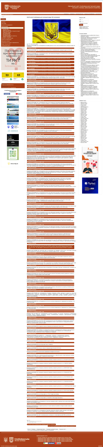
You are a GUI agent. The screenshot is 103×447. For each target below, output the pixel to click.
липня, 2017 (83, 133)
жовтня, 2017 (84, 130)
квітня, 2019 (83, 113)
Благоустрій (5, 29)
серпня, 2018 (84, 121)
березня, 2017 (84, 137)
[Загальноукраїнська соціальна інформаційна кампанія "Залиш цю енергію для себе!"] (13, 163)
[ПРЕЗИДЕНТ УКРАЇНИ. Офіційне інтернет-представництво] (13, 102)
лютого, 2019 (84, 115)
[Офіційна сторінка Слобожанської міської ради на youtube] (19, 93)
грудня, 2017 (83, 129)
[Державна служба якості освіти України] (13, 126)
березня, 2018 (84, 126)
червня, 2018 (83, 123)
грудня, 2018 (83, 117)
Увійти (81, 24)
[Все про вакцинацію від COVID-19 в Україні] (13, 123)
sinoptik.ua (13, 87)
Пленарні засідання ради (7, 38)
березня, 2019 (84, 114)
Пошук (4, 19)
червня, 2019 (84, 111)
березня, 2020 (84, 103)
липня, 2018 (83, 122)
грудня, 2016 (83, 140)
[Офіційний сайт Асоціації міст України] (13, 117)
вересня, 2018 (84, 120)
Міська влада (5, 26)
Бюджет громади (7, 36)
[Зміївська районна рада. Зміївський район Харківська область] (13, 112)
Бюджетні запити (7, 30)
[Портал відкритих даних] (13, 120)
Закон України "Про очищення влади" (11, 31)
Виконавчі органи (6, 41)
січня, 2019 (83, 116)
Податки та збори (7, 32)
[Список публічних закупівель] (13, 131)
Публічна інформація (6, 39)
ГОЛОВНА (66, 14)
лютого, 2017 (84, 138)
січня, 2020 (83, 105)
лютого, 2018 (84, 127)
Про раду (4, 23)
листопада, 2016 (84, 141)
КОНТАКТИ (98, 14)
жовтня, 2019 (84, 107)
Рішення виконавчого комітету (10, 35)
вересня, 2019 (84, 108)
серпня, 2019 (84, 109)
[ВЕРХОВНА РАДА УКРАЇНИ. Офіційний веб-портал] (13, 104)
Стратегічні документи (7, 24)
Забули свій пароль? (84, 28)
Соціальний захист (6, 45)
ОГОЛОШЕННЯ (79, 14)
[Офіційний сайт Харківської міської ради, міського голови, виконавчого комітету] (13, 97)
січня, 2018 (83, 128)
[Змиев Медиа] (13, 115)
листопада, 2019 (84, 106)
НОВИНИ (72, 14)
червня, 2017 (83, 134)
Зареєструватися (83, 26)
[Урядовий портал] (13, 107)
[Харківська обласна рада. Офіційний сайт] (13, 109)
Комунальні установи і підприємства (10, 42)
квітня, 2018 (83, 125)
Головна (3, 21)
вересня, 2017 (84, 131)
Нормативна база (6, 27)
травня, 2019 (83, 112)
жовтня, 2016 (84, 142)
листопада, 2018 (84, 118)
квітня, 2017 (83, 136)
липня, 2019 (83, 110)
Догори (100, 446)
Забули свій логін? (83, 27)
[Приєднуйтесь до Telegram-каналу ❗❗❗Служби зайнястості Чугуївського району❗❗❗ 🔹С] (13, 153)
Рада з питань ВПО (6, 44)
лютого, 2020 (84, 104)
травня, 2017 (83, 135)
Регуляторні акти (7, 33)
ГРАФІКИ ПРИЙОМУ (89, 14)
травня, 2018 (83, 124)
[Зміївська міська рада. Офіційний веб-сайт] (13, 100)
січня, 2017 (83, 139)
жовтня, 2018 (84, 119)
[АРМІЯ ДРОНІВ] (13, 144)
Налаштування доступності (7, 14)
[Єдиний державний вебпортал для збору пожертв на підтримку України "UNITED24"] (13, 137)
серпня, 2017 (84, 132)
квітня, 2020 (83, 102)
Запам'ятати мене (84, 23)
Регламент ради (6, 34)
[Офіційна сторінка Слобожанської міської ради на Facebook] (7, 93)
